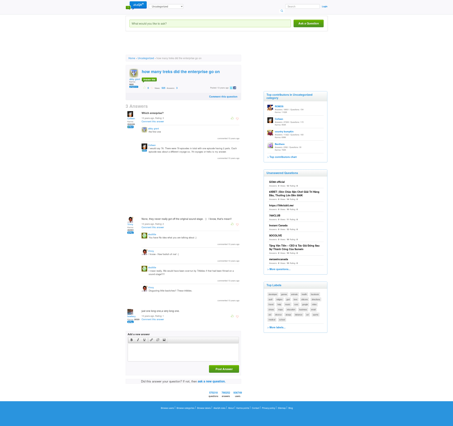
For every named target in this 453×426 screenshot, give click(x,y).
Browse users (167, 407)
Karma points (242, 407)
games (284, 294)
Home (131, 58)
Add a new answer (139, 334)
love (295, 299)
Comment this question (223, 96)
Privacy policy (268, 407)
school (282, 319)
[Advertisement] (190, 46)
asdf (270, 299)
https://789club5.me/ (281, 205)
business (303, 309)
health (304, 294)
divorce (278, 314)
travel (271, 304)
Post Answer (224, 369)
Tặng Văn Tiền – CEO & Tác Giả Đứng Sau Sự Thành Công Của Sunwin (294, 247)
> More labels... (276, 327)
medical (272, 319)
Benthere (280, 144)
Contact (255, 407)
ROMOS (279, 106)
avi (307, 314)
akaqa (288, 314)
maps (280, 309)
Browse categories (185, 407)
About (231, 407)
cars (296, 304)
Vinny (130, 224)
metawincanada (278, 259)
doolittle (152, 234)
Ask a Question (308, 23)
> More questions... (279, 269)
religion (279, 299)
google (305, 304)
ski (270, 314)
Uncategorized (146, 58)
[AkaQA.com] (136, 5)
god (288, 299)
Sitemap (282, 407)
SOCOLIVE (275, 235)
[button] (131, 340)
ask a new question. (212, 381)
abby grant (134, 79)
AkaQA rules (219, 407)
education (291, 309)
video (314, 304)
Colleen (131, 118)
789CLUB (274, 215)
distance (298, 314)
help (279, 304)
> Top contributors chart (282, 157)
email (313, 309)
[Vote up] (144, 87)
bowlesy (131, 316)
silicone (304, 299)
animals (294, 294)
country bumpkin (284, 131)
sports (315, 314)
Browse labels (204, 407)
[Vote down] (151, 87)
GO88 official (277, 182)
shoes (271, 309)
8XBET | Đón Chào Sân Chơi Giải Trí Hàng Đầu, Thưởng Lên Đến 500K (294, 193)
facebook (315, 294)
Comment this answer (153, 121)
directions (316, 299)
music (287, 304)
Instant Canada (278, 225)
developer (273, 294)
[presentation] (131, 340)
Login (324, 6)
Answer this (149, 79)
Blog (290, 407)
